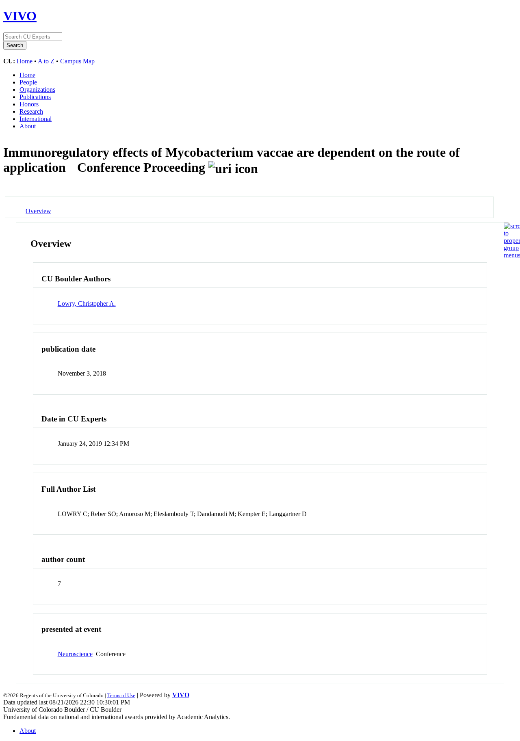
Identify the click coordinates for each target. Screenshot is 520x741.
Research (31, 111)
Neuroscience (75, 653)
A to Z (46, 61)
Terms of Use (121, 695)
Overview (38, 210)
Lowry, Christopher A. (87, 303)
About (28, 126)
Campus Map (77, 61)
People (28, 82)
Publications (35, 96)
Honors (29, 104)
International (36, 118)
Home (24, 61)
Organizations (37, 89)
